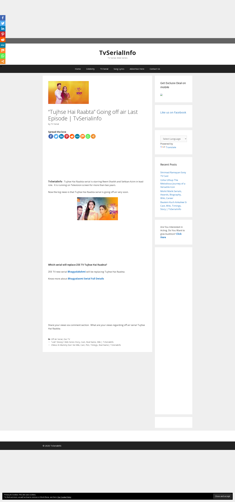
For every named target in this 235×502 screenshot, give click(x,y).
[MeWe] (77, 136)
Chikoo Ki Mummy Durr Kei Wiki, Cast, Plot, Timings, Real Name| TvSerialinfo (86, 345)
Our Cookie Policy (64, 497)
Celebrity (90, 68)
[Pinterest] (66, 136)
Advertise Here (137, 68)
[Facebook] (50, 136)
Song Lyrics (119, 68)
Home (78, 68)
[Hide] (1, 66)
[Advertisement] (81, 19)
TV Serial (104, 68)
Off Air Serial (56, 339)
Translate (171, 147)
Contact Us (155, 68)
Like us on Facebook (173, 112)
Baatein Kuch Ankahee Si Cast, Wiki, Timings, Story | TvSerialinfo (173, 206)
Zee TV (67, 339)
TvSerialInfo (117, 52)
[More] (93, 136)
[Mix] (82, 136)
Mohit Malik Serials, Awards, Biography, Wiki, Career (171, 195)
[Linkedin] (61, 136)
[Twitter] (56, 136)
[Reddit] (72, 136)
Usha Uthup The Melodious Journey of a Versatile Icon (172, 183)
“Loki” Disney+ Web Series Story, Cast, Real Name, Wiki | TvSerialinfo (82, 342)
